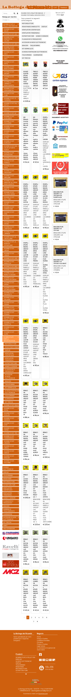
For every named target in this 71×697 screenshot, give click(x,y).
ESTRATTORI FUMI (28, 36)
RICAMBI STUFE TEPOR (9, 429)
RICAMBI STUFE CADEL (9, 77)
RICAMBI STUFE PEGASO (9, 313)
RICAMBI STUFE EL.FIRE (9, 137)
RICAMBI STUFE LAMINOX (9, 233)
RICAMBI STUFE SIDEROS (9, 419)
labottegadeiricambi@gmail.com (41, 691)
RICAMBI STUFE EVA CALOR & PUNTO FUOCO (10, 147)
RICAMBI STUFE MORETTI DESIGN (9, 273)
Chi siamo (40, 642)
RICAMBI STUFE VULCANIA (9, 462)
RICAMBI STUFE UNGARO (9, 442)
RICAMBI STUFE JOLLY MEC (9, 198)
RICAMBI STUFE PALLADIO (9, 298)
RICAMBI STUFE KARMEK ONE (9, 208)
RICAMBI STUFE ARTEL (9, 63)
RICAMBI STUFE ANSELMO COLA (9, 48)
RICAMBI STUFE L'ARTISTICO (9, 228)
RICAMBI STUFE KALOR (9, 203)
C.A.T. (55, 8)
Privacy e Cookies (42, 639)
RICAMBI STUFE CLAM (9, 94)
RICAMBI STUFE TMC (10, 433)
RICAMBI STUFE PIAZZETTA (9, 323)
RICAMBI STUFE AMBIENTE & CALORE (9, 39)
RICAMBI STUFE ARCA (9, 53)
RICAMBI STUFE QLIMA (9, 333)
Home (39, 637)
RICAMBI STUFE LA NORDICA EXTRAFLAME (10, 243)
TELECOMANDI (27, 55)
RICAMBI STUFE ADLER (9, 30)
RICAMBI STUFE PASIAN (9, 303)
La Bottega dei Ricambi (25, 7)
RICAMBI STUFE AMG (10, 44)
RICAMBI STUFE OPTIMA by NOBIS (9, 288)
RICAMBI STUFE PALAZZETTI (9, 293)
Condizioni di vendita (43, 640)
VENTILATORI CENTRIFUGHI (31, 30)
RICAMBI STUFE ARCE (9, 58)
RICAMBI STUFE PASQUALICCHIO (9, 308)
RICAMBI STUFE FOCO (9, 167)
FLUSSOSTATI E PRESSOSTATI (31, 39)
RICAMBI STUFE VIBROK (9, 452)
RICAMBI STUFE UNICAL (9, 447)
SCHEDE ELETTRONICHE (8, 468)
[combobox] (10, 19)
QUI (62, 15)
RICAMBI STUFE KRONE (9, 223)
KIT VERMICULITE (27, 49)
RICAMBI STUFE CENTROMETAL (9, 89)
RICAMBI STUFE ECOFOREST (9, 117)
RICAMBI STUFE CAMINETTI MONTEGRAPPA (9, 83)
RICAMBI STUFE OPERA (9, 283)
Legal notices (41, 646)
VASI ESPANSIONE (9, 529)
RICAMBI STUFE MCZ (10, 270)
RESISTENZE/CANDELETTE (31, 26)
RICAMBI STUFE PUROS (9, 328)
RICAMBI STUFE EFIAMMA (9, 127)
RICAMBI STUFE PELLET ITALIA (9, 318)
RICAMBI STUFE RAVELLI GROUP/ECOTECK (33, 15)
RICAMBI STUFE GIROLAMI (9, 176)
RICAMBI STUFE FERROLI (9, 162)
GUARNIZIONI (38, 55)
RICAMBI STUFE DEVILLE (9, 109)
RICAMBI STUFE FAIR (10, 158)
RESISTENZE (7, 479)
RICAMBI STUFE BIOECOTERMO (9, 68)
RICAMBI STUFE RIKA (11, 405)
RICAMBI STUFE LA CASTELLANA (10, 238)
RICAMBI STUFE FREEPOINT (9, 171)
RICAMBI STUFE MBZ (10, 266)
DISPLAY (44, 26)
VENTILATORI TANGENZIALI (30, 33)
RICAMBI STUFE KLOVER (9, 218)
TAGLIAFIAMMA (35, 45)
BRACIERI (25, 45)
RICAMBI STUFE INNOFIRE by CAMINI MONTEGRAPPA (10, 182)
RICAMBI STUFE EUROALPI (9, 142)
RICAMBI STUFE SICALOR (9, 414)
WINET (5, 525)
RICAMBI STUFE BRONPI (9, 73)
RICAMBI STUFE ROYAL (9, 409)
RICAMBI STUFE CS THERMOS (10, 99)
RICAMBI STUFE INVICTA (9, 188)
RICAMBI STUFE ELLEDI (9, 132)
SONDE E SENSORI (42, 36)
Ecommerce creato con (35, 694)
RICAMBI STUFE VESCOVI (9, 457)
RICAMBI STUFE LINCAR (9, 249)
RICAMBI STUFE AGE (10, 34)
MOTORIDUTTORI (27, 23)
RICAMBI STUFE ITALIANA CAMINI (9, 193)
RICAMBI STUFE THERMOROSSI (9, 437)
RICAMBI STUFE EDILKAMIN (9, 122)
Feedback (63, 8)
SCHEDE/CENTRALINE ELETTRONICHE (34, 52)
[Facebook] (40, 655)
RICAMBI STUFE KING (9, 213)
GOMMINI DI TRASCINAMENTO (9, 510)
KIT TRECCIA (26, 58)
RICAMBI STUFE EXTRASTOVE (9, 153)
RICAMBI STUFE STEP (9, 424)
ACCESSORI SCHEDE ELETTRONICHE (34, 42)
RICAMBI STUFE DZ (10, 113)
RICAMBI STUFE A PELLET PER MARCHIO (32, 13)
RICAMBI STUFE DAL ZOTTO (10, 104)
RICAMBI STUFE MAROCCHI (9, 262)
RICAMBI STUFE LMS (10, 258)
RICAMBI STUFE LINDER (9, 254)
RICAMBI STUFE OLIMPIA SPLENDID (10, 278)
